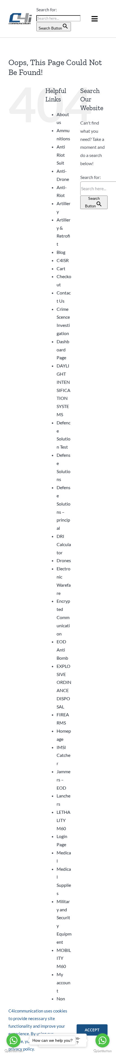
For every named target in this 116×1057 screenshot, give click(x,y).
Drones (64, 560)
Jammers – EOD (63, 779)
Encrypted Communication (63, 617)
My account (63, 982)
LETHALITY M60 (63, 820)
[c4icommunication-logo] (20, 14)
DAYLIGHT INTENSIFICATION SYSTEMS (63, 390)
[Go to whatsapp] (102, 1040)
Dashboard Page (63, 349)
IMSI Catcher (63, 755)
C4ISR (63, 260)
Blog (61, 252)
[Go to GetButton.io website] (102, 1051)
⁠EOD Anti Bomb (62, 650)
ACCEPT (92, 1029)
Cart (61, 268)
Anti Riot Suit (61, 155)
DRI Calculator (64, 544)
